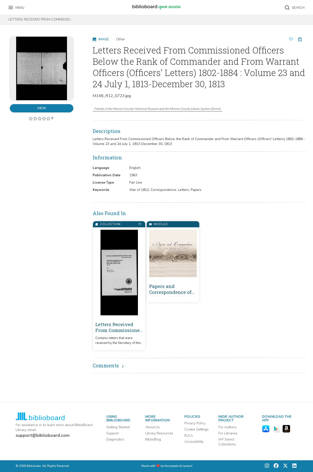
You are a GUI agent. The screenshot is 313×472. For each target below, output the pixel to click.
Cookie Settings (196, 429)
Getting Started (118, 427)
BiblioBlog (153, 439)
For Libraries (227, 433)
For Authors (227, 427)
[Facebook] (274, 466)
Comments (106, 365)
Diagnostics (115, 439)
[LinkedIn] (293, 466)
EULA (188, 435)
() (157, 109)
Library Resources (159, 433)
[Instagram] (267, 466)
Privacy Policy (194, 423)
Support (112, 433)
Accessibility (193, 441)
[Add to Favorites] (140, 224)
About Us (152, 427)
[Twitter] (284, 466)
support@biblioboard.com (43, 435)
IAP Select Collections (227, 442)
